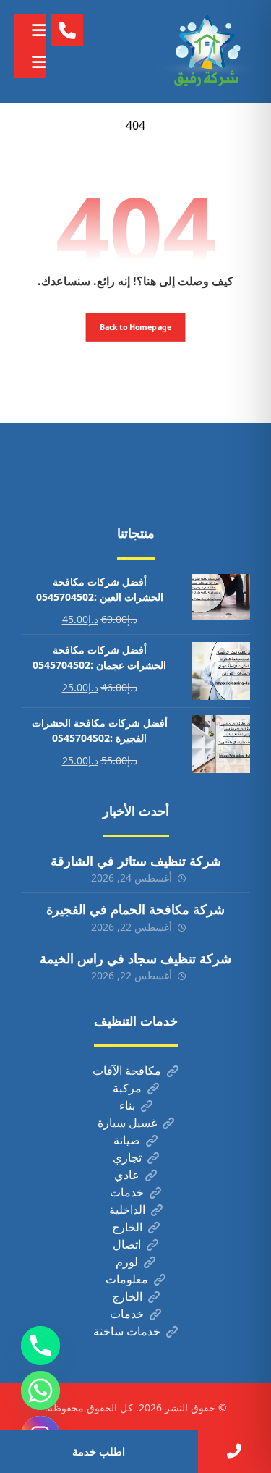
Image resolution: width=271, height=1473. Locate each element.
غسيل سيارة (127, 1123)
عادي (126, 1175)
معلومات (127, 1279)
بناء (127, 1105)
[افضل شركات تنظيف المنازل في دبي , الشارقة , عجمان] (206, 51)
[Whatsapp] (40, 1390)
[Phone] (40, 1345)
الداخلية (127, 1209)
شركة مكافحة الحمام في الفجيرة (135, 909)
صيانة (126, 1140)
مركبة (127, 1088)
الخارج (127, 1227)
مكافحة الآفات (127, 1071)
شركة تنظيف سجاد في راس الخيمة (135, 958)
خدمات (127, 1192)
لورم (127, 1262)
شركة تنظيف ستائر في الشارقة (136, 860)
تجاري (127, 1157)
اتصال (127, 1244)
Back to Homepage (136, 326)
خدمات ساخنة (126, 1331)
